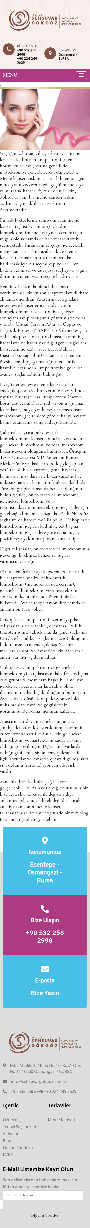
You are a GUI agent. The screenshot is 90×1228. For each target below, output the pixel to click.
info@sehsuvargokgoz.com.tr (39, 1081)
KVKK (8, 1154)
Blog (7, 1140)
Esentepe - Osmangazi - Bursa (45, 873)
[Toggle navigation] (81, 75)
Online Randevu (18, 1147)
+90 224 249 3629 (60, 1091)
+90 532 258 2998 (45, 937)
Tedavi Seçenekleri (20, 1126)
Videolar (11, 1133)
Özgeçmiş (12, 1119)
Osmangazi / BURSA (68, 57)
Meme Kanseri (61, 1119)
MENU (10, 75)
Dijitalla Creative (45, 1215)
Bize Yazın (45, 994)
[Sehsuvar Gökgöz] (45, 19)
